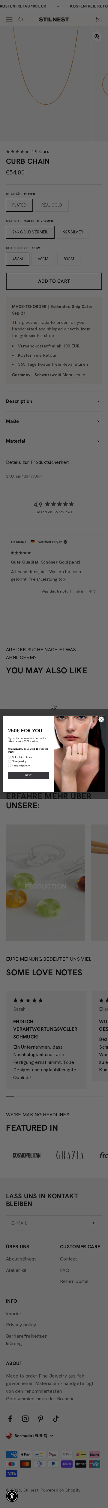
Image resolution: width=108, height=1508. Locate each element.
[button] (12, 1496)
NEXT (29, 775)
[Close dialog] (101, 719)
